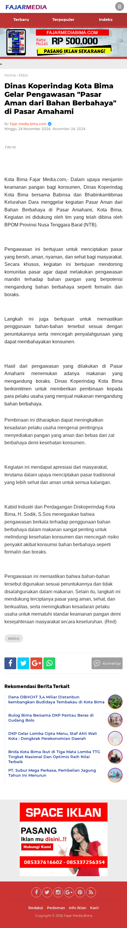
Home (10, 75)
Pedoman (56, 908)
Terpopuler (63, 19)
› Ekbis (22, 75)
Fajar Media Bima (78, 916)
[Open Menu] (119, 6)
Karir (94, 908)
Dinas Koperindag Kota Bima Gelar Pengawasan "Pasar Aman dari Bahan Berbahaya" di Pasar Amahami (60, 98)
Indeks (106, 19)
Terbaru (21, 19)
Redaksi (35, 908)
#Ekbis (13, 638)
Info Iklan (77, 908)
